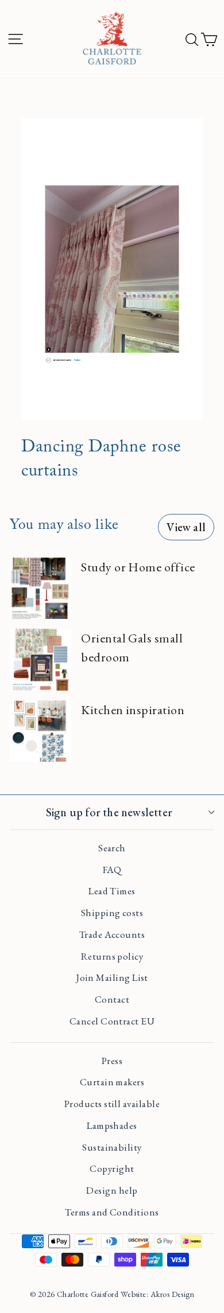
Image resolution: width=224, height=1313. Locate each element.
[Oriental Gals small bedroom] (40, 659)
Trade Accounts (112, 934)
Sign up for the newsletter (109, 812)
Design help (111, 1190)
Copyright (112, 1168)
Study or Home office (138, 567)
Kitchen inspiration (132, 710)
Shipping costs (112, 912)
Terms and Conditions (112, 1212)
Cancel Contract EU (112, 1021)
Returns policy (112, 956)
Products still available (112, 1103)
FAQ (112, 869)
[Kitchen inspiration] (40, 731)
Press (112, 1060)
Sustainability (111, 1147)
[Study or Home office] (40, 588)
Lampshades (112, 1125)
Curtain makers (112, 1082)
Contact (112, 999)
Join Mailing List (112, 977)
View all (186, 527)
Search (112, 847)
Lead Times (112, 891)
